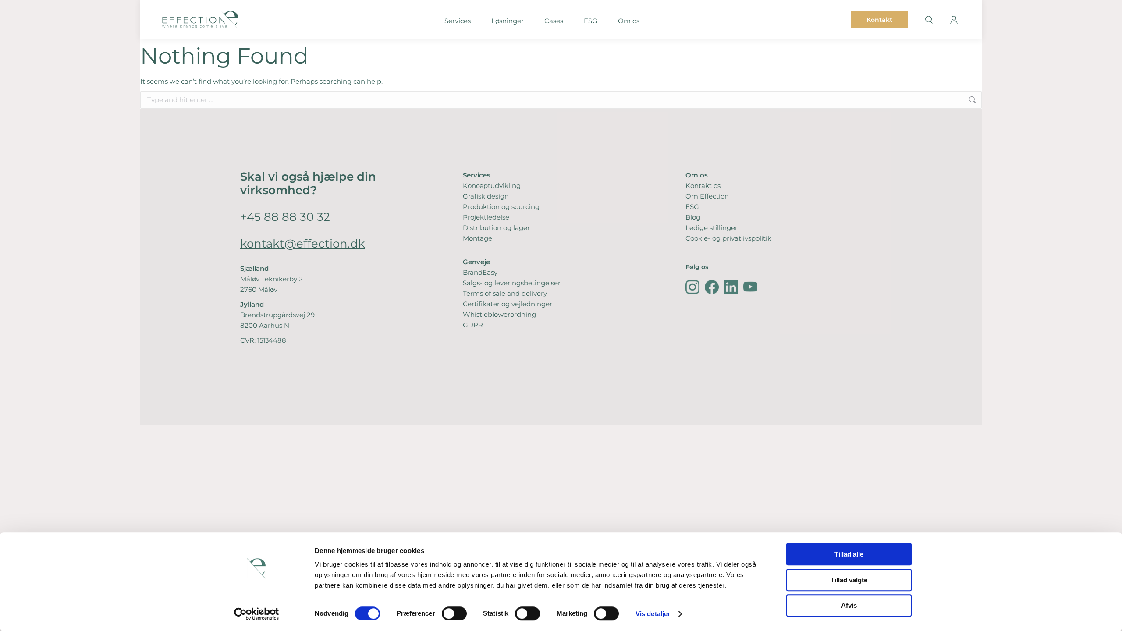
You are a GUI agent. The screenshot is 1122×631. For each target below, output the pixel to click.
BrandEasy (480, 272)
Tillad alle (848, 554)
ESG (692, 206)
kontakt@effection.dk (302, 243)
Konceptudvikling (492, 185)
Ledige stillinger (711, 227)
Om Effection (707, 196)
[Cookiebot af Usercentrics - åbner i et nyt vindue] (256, 613)
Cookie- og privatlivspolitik (728, 238)
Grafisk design (486, 196)
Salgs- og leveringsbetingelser (512, 283)
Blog (692, 217)
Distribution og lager (496, 227)
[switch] (454, 613)
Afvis (849, 605)
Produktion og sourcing (501, 206)
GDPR (473, 325)
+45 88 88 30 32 (285, 216)
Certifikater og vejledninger (507, 304)
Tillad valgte (849, 580)
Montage (477, 238)
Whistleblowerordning (499, 314)
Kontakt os (703, 185)
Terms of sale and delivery (505, 293)
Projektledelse (486, 217)
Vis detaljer (653, 613)
